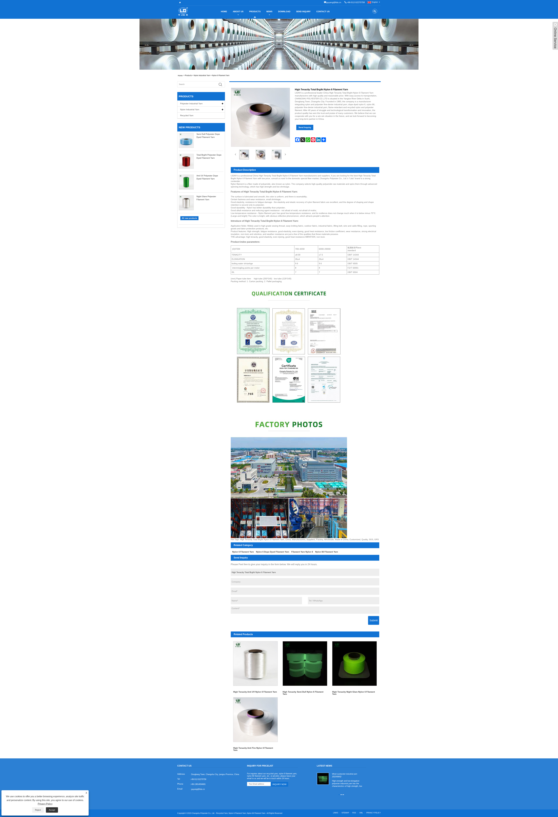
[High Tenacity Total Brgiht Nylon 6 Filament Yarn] (244, 155)
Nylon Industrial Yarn (202, 75)
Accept (52, 810)
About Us (238, 11)
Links (335, 813)
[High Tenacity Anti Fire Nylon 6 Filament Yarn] (255, 719)
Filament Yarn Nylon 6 (302, 552)
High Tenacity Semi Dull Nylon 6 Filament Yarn (303, 693)
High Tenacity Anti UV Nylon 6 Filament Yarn (255, 692)
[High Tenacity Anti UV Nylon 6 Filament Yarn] (255, 663)
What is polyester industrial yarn (344, 774)
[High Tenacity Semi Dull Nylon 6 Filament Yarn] (305, 663)
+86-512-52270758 (356, 2)
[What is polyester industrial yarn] (323, 778)
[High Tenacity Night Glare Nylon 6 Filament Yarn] (354, 663)
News (269, 11)
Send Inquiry (303, 11)
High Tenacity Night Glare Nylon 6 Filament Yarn (353, 693)
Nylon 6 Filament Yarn (220, 75)
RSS (354, 813)
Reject (38, 810)
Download (284, 11)
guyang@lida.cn (333, 2)
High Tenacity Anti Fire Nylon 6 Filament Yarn (253, 749)
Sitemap (345, 813)
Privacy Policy (373, 813)
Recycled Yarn (186, 115)
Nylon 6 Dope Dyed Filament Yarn (272, 552)
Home (224, 11)
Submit (374, 620)
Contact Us (323, 11)
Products (255, 11)
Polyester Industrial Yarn (191, 103)
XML (361, 813)
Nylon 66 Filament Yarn (326, 552)
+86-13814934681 (198, 784)
